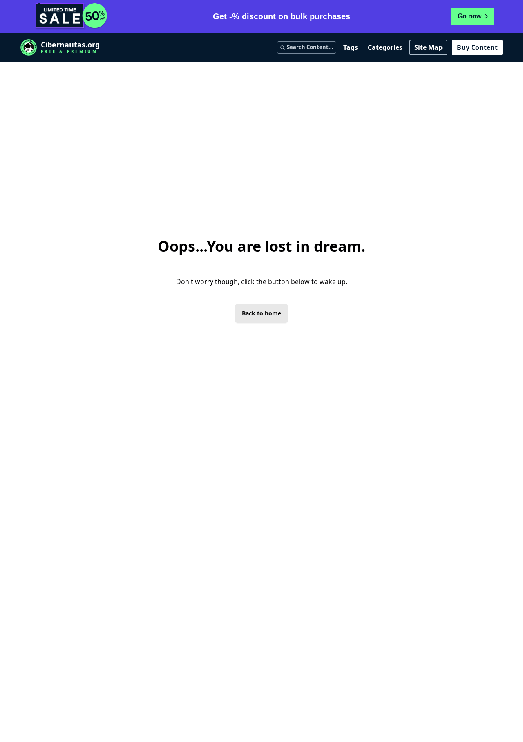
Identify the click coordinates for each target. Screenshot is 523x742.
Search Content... (310, 47)
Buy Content (477, 47)
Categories (385, 47)
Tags (350, 47)
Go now (469, 16)
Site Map (428, 47)
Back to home (261, 313)
